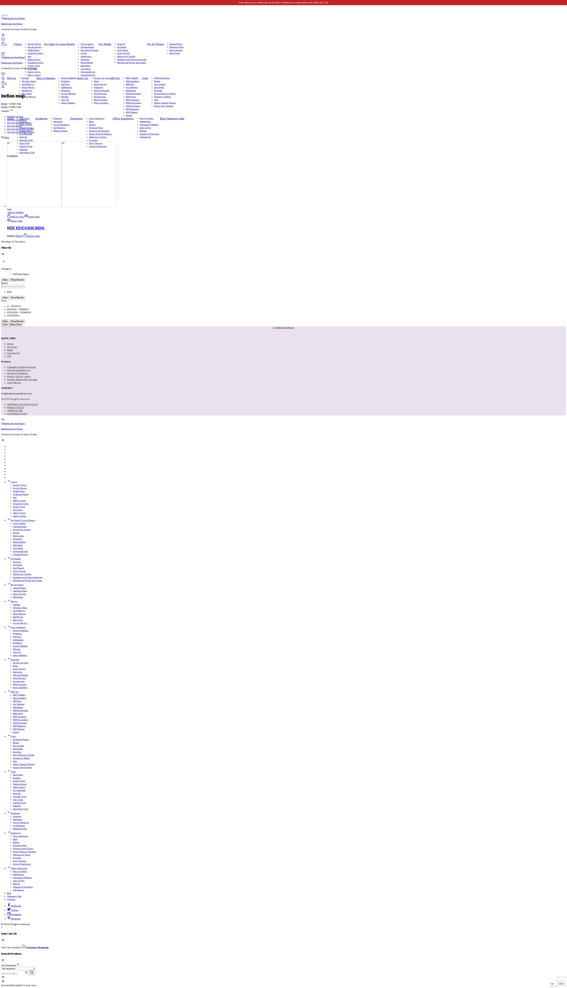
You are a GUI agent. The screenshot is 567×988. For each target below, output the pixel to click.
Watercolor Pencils (126, 56)
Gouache (85, 59)
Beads (157, 81)
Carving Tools (19, 802)
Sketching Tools (20, 809)
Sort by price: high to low (20, 132)
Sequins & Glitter (21, 758)
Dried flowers (19, 678)
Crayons (121, 44)
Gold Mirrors (28, 84)
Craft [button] (145, 78)
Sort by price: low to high (20, 129)
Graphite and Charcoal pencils (132, 59)
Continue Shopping (37, 947)
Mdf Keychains (20, 723)
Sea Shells (159, 87)
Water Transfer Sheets (24, 764)
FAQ (9, 356)
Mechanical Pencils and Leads (131, 62)
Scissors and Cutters (23, 848)
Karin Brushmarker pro (19, 370)
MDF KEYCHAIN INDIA (25, 228)
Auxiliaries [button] (15, 813)
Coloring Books (88, 72)
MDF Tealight (132, 78)
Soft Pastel (122, 50)
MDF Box (130, 84)
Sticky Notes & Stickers (24, 851)
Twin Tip (17, 652)
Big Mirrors (27, 90)
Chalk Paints (33, 50)
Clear (5, 280)
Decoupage (159, 84)
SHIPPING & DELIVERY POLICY (22, 404)
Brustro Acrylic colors (19, 376)
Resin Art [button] (82, 78)
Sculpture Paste (35, 53)
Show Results (17, 280)
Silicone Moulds (101, 90)
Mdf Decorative (20, 719)
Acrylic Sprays (34, 47)
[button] (2, 927)
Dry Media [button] (105, 44)
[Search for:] (12, 15)
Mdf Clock (18, 713)
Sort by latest (14, 125)
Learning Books (88, 75)
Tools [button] (13, 771)
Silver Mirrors (28, 87)
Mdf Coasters (19, 716)
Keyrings (158, 90)
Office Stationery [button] (19, 868)
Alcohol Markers (68, 78)
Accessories (19, 681)
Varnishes (17, 819)
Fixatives (17, 816)
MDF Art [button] (14, 692)
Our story (12, 346)
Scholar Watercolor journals (22, 379)
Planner (16, 884)
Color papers (87, 44)
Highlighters (18, 874)
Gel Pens (65, 84)
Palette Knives (20, 784)
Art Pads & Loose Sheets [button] (59, 44)
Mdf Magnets (19, 726)
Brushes (17, 778)
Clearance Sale (14, 896)
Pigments (98, 87)
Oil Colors (17, 510)
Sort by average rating (19, 122)
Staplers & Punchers (23, 887)
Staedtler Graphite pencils (21, 367)
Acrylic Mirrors (20, 623)
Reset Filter (16, 324)
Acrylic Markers (20, 646)
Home (4, 103)
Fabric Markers (20, 655)
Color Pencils (123, 53)
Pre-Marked (131, 87)
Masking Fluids (20, 828)
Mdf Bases (131, 90)
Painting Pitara (176, 47)
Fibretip (16, 649)
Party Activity (176, 50)
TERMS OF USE (15, 410)
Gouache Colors (35, 62)
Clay (15, 761)
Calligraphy (66, 87)
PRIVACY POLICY (15, 407)
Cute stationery (20, 836)
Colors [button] (18, 44)
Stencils (17, 793)
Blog (9, 893)
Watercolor (86, 56)
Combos (11, 899)
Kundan (25, 78)
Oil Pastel (121, 47)
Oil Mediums (19, 825)
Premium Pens (20, 845)
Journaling (86, 69)
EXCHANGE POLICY (17, 413)
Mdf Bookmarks (20, 710)
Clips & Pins (18, 880)
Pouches (17, 858)
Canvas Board (87, 47)
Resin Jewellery (20, 687)
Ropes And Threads (22, 767)
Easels (16, 732)
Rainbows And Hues (11, 23)
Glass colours (34, 75)
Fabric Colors (34, 72)
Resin (96, 81)
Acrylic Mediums (21, 822)
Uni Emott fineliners (17, 373)
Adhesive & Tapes (21, 854)
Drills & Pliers (19, 781)
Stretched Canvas (89, 50)
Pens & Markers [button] (45, 78)
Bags (15, 839)
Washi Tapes (19, 787)
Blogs (10, 350)
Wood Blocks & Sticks (23, 755)
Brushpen (65, 90)
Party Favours (19, 861)
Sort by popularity (17, 119)
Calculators (18, 890)
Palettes (17, 806)
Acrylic (84, 53)
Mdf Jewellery (132, 81)
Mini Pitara (175, 53)
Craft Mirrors (14, 382)
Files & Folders (20, 871)
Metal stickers (19, 684)
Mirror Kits (18, 620)
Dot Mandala (19, 790)
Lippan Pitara (176, 44)
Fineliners (65, 81)
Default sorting (15, 116)
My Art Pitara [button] (155, 44)
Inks (29, 56)
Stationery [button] (16, 833)
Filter (5, 324)
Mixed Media (87, 62)
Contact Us (13, 353)
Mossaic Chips (29, 81)
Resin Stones (100, 84)
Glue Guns (18, 775)
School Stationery (22, 864)
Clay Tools (18, 799)
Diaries (16, 842)
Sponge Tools (19, 796)
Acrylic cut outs (101, 78)
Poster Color (34, 65)
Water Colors (34, 59)
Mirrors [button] (11, 78)
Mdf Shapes (19, 729)
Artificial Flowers (162, 78)
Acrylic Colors (34, 44)
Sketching (85, 65)
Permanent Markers (22, 877)
